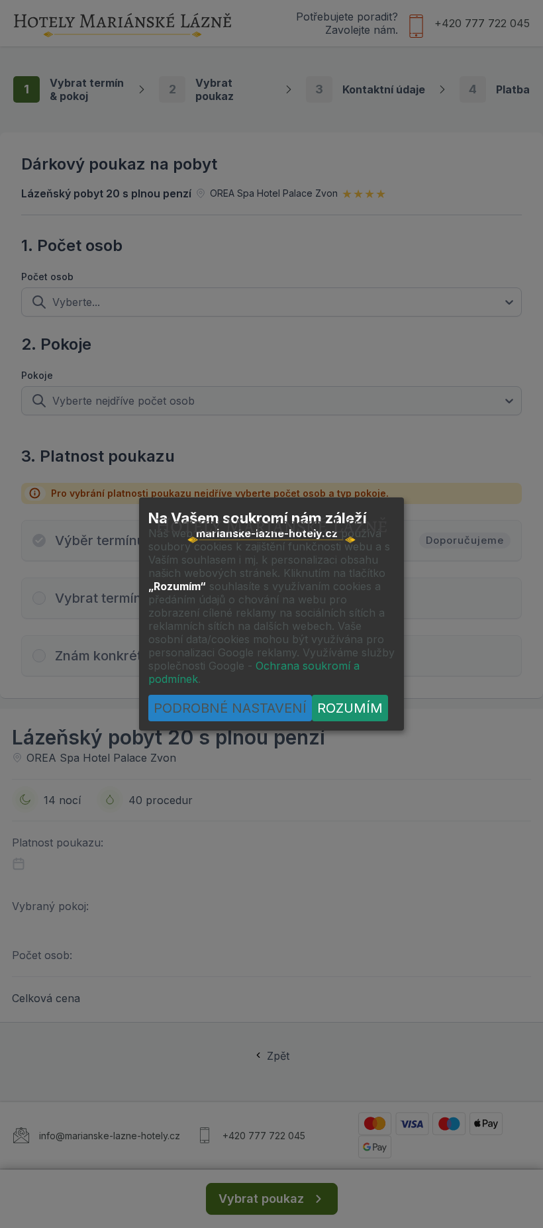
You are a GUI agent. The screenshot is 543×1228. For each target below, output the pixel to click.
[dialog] (271, 614)
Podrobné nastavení (230, 708)
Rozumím (350, 708)
